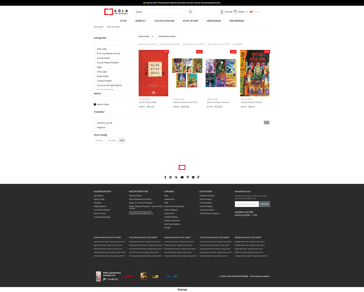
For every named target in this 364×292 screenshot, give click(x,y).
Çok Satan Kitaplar (102, 210)
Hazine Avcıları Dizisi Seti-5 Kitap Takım (186, 102)
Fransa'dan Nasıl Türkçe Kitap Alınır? (179, 242)
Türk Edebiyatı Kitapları (209, 213)
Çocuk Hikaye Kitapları (108, 63)
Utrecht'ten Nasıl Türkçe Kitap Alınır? (144, 252)
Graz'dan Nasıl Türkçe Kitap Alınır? (214, 256)
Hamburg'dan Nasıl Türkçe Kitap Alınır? (110, 252)
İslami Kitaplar (206, 199)
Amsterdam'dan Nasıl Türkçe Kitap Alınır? (146, 245)
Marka (97, 93)
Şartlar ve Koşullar (172, 221)
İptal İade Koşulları (172, 224)
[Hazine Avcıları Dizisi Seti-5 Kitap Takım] (187, 73)
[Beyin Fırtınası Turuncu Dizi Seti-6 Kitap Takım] (220, 73)
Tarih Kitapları (206, 203)
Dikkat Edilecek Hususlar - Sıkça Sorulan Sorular (146, 207)
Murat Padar (103, 104)
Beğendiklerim (100, 206)
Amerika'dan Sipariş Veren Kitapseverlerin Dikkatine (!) (141, 213)
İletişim (167, 228)
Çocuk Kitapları (206, 206)
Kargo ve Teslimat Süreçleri (141, 203)
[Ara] (190, 12)
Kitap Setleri (103, 76)
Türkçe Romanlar (207, 210)
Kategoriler (100, 37)
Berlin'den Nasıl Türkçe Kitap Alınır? (108, 245)
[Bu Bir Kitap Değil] (153, 73)
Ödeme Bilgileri (171, 210)
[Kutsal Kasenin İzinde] (254, 73)
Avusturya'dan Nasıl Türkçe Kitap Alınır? (216, 242)
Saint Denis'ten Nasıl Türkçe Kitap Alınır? (180, 256)
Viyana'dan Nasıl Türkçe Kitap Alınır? (214, 245)
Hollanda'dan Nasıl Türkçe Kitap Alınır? (145, 242)
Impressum (169, 213)
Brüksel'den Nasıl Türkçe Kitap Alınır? (250, 245)
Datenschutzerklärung (174, 206)
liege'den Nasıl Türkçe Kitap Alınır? (249, 249)
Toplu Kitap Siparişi (102, 217)
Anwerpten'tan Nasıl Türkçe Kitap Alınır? (251, 256)
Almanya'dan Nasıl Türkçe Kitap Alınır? (109, 242)
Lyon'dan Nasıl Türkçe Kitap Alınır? (178, 252)
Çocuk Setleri (103, 58)
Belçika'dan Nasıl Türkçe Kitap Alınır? (250, 242)
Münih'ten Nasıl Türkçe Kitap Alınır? (108, 249)
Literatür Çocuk (104, 123)
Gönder (264, 204)
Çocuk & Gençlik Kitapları (109, 85)
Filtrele (122, 140)
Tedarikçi (99, 111)
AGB (166, 203)
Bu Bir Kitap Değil (148, 102)
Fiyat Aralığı (100, 134)
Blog (166, 196)
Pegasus (101, 127)
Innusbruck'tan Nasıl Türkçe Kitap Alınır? (216, 252)
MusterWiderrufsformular (140, 199)
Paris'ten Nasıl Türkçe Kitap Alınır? (178, 245)
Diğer (99, 67)
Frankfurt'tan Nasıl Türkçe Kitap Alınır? (109, 256)
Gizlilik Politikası (171, 217)
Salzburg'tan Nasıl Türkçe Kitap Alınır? (215, 249)
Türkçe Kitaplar (104, 81)
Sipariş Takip (99, 199)
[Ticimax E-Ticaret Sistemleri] (182, 289)
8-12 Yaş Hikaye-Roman (108, 53)
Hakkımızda (169, 199)
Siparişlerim (99, 196)
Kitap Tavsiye (100, 213)
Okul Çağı (101, 49)
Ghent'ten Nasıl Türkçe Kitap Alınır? (249, 252)
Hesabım (98, 203)
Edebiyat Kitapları (207, 196)
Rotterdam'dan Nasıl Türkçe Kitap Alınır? (145, 249)
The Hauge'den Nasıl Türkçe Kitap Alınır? (145, 256)
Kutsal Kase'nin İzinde (251, 102)
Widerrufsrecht (135, 196)
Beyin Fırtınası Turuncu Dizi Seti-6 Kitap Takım (219, 102)
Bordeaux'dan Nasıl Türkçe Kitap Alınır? (180, 249)
